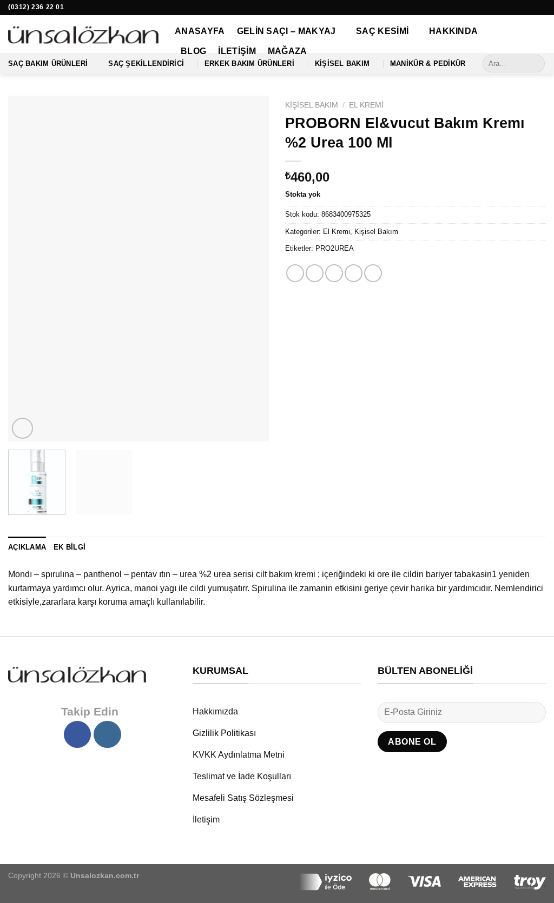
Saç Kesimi (382, 31)
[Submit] (535, 64)
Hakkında (453, 31)
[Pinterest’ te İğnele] (353, 273)
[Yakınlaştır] (22, 428)
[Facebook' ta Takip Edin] (530, 7)
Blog (193, 51)
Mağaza (287, 51)
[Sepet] (540, 37)
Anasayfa (200, 31)
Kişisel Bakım (342, 63)
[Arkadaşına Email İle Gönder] (334, 273)
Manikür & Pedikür (427, 63)
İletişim (237, 51)
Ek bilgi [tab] (69, 547)
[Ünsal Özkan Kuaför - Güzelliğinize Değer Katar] (83, 34)
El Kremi (366, 105)
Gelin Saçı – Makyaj (286, 31)
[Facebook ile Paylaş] (295, 273)
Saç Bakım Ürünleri (48, 63)
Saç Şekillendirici (146, 63)
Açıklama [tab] (27, 547)
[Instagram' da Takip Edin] (540, 7)
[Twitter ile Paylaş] (315, 273)
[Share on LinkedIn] (373, 273)
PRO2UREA (334, 248)
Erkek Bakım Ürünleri (249, 63)
